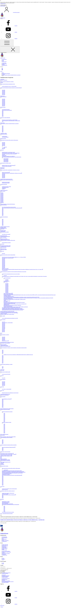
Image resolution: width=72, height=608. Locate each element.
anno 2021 (3, 329)
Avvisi (3, 559)
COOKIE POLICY (3, 3)
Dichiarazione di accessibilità (6, 580)
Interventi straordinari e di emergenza (5, 460)
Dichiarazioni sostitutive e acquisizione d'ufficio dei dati (7, 240)
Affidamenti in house (6, 304)
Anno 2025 (3, 90)
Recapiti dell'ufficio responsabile (6, 242)
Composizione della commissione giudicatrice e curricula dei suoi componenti (12, 308)
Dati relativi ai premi (3, 227)
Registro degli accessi (5, 489)
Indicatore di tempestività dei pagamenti (7, 411)
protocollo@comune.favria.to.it (6, 572)
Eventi (3, 563)
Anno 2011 (1, 192)
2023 (2, 113)
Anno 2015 (1, 195)
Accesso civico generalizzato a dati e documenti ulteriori (9, 488)
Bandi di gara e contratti (3, 249)
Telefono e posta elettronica (4, 190)
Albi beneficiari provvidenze (6, 502)
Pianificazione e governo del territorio (5, 451)
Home (3, 72)
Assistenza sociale (4, 63)
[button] (4, 59)
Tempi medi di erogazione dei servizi (5, 394)
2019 (2, 116)
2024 (2, 112)
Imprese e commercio (5, 546)
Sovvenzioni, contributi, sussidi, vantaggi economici (7, 314)
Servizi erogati (2, 370)
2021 (2, 114)
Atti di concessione (2, 319)
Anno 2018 (1, 197)
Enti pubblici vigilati (3, 230)
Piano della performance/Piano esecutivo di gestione (9, 207)
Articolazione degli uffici (3, 184)
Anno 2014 (3, 261)
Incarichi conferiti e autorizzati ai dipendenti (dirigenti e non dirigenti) (9, 123)
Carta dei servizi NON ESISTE (6, 374)
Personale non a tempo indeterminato (5, 117)
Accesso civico (2, 486)
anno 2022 (3, 330)
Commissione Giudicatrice (7, 295)
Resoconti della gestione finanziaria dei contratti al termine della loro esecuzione (14, 302)
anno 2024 (3, 331)
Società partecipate (2, 231)
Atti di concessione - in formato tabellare (7, 322)
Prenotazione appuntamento (5, 575)
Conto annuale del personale (5, 109)
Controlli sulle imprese (3, 247)
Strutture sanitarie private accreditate (5, 459)
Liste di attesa (2, 386)
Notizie (3, 558)
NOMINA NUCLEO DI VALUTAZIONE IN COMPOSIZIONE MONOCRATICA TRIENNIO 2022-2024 (18, 354)
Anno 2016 (3, 263)
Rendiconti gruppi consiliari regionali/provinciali (6, 179)
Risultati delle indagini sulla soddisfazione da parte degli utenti (10, 392)
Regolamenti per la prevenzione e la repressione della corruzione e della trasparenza (13, 471)
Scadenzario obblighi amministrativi (6, 166)
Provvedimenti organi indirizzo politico (5, 245)
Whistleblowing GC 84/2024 (6, 474)
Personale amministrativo (5, 540)
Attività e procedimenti (3, 237)
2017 (2, 215)
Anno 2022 (3, 100)
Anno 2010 (3, 258)
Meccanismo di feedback (5, 582)
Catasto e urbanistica (4, 548)
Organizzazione (2, 168)
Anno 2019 (3, 104)
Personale (3, 74)
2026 (2, 130)
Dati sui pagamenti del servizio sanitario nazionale (6, 408)
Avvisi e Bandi (6, 281)
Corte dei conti (2, 369)
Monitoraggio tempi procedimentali (5, 239)
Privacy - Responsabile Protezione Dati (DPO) (6, 513)
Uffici (3, 538)
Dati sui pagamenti (2, 396)
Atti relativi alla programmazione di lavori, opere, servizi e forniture (9, 312)
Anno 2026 (3, 103)
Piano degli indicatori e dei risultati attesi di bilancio (7, 342)
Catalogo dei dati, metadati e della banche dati (8, 493)
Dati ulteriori (2, 499)
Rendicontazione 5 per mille (5, 501)
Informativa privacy (4, 579)
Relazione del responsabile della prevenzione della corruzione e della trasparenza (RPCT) (13, 472)
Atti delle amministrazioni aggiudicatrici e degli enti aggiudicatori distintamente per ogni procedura (13, 271)
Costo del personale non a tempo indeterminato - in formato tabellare (11, 120)
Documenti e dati (4, 541)
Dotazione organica (2, 107)
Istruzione (3, 64)
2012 (2, 362)
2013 (2, 121)
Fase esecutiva (5, 301)
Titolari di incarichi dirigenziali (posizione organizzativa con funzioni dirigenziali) (11, 87)
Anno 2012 (1, 193)
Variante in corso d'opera (3, 313)
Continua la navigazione (3, 5)
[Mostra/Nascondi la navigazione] (7, 43)
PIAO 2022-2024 (6, 161)
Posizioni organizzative (3, 96)
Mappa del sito (2, 605)
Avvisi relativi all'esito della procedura (9, 296)
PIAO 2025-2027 (6, 159)
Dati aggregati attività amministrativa (5, 236)
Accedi (1, 71)
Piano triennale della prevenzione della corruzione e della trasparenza (11, 468)
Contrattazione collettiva (3, 133)
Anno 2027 (3, 177)
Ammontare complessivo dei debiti (6, 422)
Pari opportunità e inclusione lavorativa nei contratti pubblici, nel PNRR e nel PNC (14, 299)
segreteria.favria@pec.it (5, 573)
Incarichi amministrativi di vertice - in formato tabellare (9, 86)
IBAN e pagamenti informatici (4, 434)
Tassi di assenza (2, 122)
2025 (2, 111)
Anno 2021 (3, 93)
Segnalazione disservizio (5, 576)
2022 (2, 127)
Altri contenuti (2, 464)
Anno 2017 (3, 105)
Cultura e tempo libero (5, 545)
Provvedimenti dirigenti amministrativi (5, 246)
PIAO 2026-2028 (6, 158)
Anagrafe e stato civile (5, 544)
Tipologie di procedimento (3, 238)
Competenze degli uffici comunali (6, 186)
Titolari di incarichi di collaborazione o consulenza (7, 81)
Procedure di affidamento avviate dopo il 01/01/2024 (7, 311)
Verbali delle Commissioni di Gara (8, 298)
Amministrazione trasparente (6, 578)
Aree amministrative (4, 537)
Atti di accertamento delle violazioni (6, 473)
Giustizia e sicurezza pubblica (6, 551)
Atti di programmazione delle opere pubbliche (6, 437)
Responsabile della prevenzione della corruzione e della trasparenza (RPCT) (12, 470)
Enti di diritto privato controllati (6, 234)
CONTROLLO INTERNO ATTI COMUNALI (8, 156)
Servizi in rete (2, 390)
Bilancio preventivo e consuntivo (4, 334)
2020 (2, 115)
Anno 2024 (3, 91)
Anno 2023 (3, 92)
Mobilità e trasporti (4, 549)
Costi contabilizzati (2, 379)
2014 (2, 360)
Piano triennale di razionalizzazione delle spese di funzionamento (10, 504)
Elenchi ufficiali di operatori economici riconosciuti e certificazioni (12, 305)
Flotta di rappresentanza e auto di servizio (7, 503)
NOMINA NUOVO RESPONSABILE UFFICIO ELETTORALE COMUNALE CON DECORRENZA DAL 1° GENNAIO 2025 (22, 519)
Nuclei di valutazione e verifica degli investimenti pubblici (8, 436)
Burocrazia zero (2, 167)
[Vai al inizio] (0, 524)
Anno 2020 (3, 94)
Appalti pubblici (4, 547)
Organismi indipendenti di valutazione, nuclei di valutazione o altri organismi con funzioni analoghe (13, 347)
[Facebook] (2, 68)
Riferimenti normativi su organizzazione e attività (8, 152)
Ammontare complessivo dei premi (5, 226)
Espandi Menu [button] (2, 79)
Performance (2, 202)
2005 (2, 449)
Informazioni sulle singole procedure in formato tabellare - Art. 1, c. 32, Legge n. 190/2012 (14, 257)
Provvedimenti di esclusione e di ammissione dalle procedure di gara (11, 307)
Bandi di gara (2, 251)
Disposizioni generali (3, 138)
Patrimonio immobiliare (3, 344)
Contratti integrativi (4, 136)
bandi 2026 (3, 253)
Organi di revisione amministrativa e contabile (6, 364)
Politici (3, 539)
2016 (2, 219)
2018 (2, 214)
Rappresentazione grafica (3, 235)
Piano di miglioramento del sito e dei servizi (7, 581)
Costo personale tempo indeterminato (7, 110)
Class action (2, 375)
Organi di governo (4, 536)
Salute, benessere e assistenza (6, 553)
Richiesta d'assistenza (5, 577)
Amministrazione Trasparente (6, 73)
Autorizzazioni (4, 554)
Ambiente (3, 552)
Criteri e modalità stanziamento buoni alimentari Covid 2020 (10, 318)
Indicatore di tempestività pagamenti (5, 409)
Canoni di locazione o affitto (4, 345)
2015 (4, 421)
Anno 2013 (1, 194)
